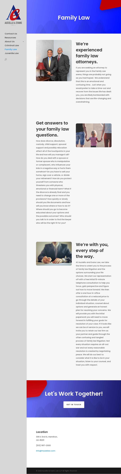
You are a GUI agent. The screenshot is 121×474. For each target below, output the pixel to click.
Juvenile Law (12, 53)
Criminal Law (12, 46)
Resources (10, 38)
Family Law (11, 50)
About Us (10, 42)
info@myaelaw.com (45, 450)
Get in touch (74, 404)
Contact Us (11, 34)
